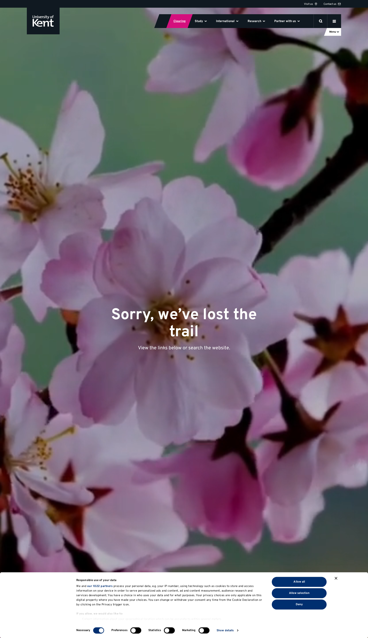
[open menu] (334, 21)
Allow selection (299, 593)
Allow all (299, 582)
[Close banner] (336, 578)
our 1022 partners (100, 586)
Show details (225, 630)
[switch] (135, 630)
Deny (299, 604)
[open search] (321, 21)
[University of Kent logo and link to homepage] (43, 21)
